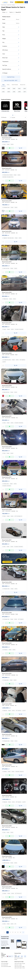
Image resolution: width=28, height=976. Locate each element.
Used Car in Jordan (18, 965)
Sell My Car (20, 2)
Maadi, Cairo (6, 298)
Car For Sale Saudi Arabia (6, 966)
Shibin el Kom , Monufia (8, 174)
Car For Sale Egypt (4, 963)
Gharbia (5, 771)
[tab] (3, 84)
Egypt (10, 956)
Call (21, 148)
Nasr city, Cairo (6, 268)
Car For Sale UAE (4, 965)
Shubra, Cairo (6, 680)
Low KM (4, 361)
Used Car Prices (10, 77)
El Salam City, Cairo (7, 359)
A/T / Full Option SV (18, 516)
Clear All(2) (18, 12)
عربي (12, 2)
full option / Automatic (19, 329)
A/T (15, 923)
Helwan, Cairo (6, 483)
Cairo (5, 144)
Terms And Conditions (18, 958)
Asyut (5, 329)
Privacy (15, 959)
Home (15, 955)
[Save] (25, 122)
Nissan (8, 144)
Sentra (12, 144)
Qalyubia (5, 710)
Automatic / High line (19, 771)
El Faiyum (5, 649)
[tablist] (14, 84)
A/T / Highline (22, 359)
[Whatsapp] (9, 148)
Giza (4, 453)
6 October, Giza (6, 619)
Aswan (5, 893)
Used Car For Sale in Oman (19, 967)
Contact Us (16, 956)
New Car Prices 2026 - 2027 (10, 80)
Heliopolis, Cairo (6, 207)
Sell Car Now (8, 561)
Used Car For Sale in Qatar (19, 966)
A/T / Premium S (18, 893)
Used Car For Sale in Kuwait (19, 963)
